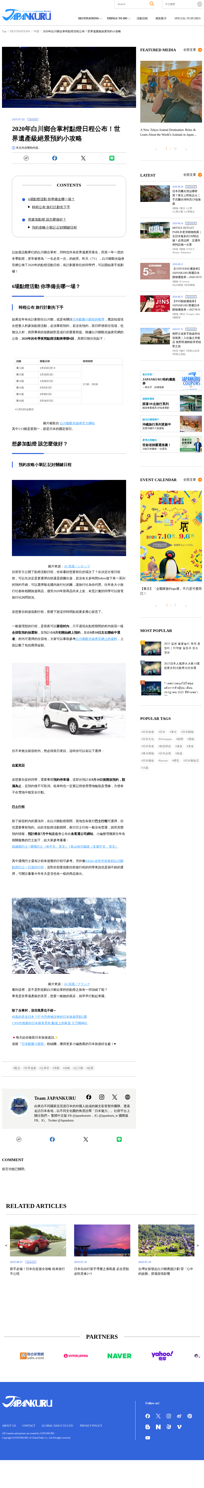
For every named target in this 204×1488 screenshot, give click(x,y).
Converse (184, 281)
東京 (182, 208)
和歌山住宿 (193, 351)
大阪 (145, 767)
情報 (57, 1068)
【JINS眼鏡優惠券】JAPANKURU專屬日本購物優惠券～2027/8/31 (186, 305)
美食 (176, 249)
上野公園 (178, 211)
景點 (191, 739)
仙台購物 (178, 285)
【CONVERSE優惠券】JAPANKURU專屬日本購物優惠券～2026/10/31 (187, 273)
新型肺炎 (165, 746)
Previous (156, 148)
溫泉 (179, 746)
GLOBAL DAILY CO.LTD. (58, 1425)
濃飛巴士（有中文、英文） (49, 846)
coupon (190, 314)
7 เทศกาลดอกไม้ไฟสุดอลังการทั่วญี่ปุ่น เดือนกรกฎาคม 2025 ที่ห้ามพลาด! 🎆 (182, 688)
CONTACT (28, 1425)
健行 (182, 351)
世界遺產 (30, 1068)
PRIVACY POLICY (91, 1425)
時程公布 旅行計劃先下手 (51, 207)
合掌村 (45, 1068)
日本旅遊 (148, 731)
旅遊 (179, 753)
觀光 (17, 1068)
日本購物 (188, 731)
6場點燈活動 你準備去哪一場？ (51, 199)
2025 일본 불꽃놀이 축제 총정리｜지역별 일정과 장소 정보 (182, 648)
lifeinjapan (166, 739)
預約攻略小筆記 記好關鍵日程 (54, 227)
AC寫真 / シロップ (77, 566)
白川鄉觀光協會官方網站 (77, 423)
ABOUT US (9, 1425)
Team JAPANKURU (55, 1098)
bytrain (164, 760)
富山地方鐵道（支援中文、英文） (94, 846)
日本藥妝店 (192, 760)
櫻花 (176, 760)
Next (186, 148)
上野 (189, 208)
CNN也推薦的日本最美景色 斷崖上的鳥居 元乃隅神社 (49, 1023)
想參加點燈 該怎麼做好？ (47, 219)
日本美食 (148, 746)
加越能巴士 (20, 846)
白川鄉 (79, 1068)
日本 (162, 731)
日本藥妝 (148, 760)
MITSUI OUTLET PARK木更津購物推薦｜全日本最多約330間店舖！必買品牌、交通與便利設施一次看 (187, 236)
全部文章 (189, 49)
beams (176, 252)
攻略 (67, 1068)
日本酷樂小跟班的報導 (88, 319)
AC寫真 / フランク (77, 984)
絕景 (90, 1068)
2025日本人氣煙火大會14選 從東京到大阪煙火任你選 (182, 665)
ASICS (190, 249)
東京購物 (148, 753)
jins (198, 314)
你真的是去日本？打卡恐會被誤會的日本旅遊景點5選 (49, 1016)
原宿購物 (190, 285)
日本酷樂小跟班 (33, 1044)
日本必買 (165, 753)
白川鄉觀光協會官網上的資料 (96, 639)
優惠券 (177, 317)
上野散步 (190, 211)
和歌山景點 (179, 354)
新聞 (180, 739)
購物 (176, 208)
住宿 (176, 351)
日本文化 (148, 739)
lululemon (186, 252)
